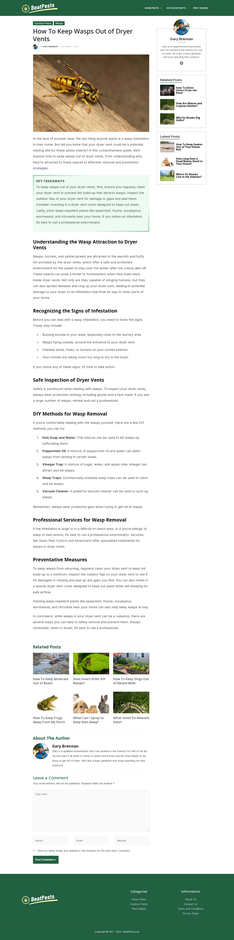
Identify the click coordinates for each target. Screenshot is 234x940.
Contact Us (190, 904)
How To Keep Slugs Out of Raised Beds (131, 681)
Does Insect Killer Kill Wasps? (89, 681)
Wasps (59, 23)
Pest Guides (139, 908)
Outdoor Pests (43, 23)
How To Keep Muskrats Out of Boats (50, 681)
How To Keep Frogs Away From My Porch (49, 720)
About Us (190, 899)
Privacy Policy (190, 913)
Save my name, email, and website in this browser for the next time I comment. (84, 850)
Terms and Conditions (191, 908)
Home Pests (139, 899)
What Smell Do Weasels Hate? (131, 720)
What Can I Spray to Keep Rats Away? (88, 720)
